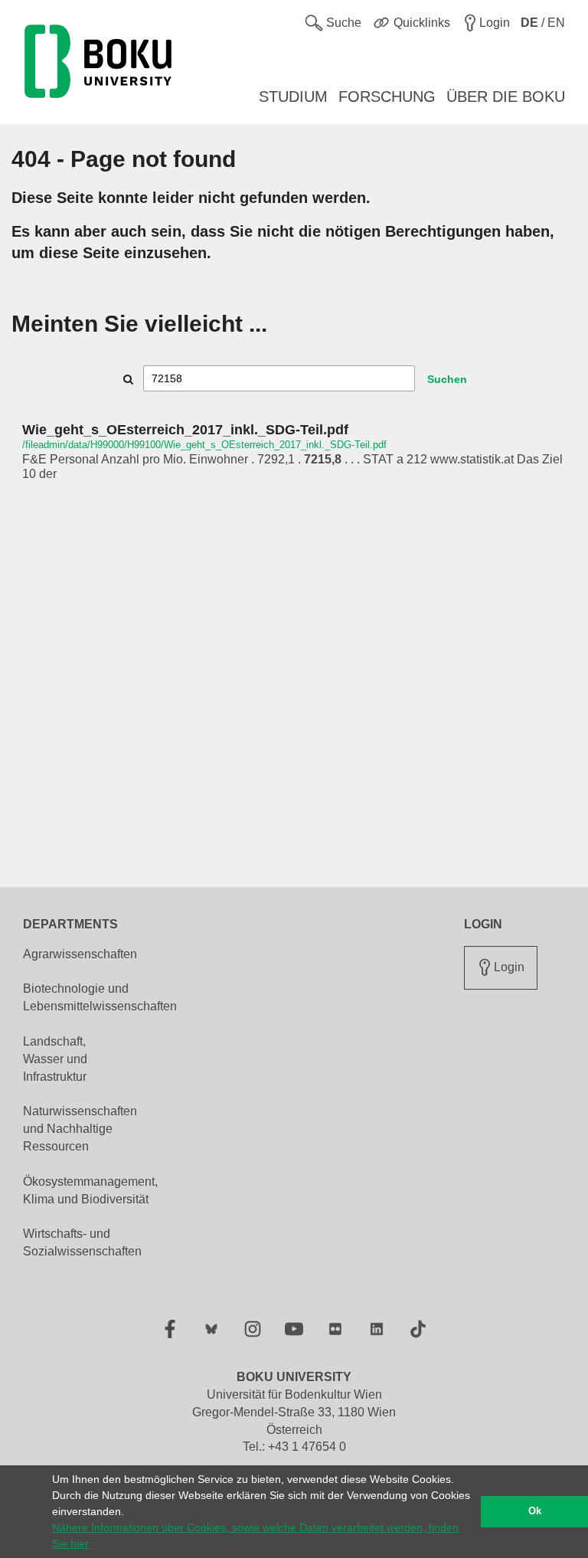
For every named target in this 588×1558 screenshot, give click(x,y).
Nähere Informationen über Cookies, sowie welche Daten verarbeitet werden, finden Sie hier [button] (255, 1535)
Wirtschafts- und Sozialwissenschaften (82, 1242)
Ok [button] (534, 1511)
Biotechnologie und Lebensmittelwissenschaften (100, 997)
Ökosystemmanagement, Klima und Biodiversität (90, 1190)
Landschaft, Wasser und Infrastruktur (55, 1059)
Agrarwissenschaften (80, 954)
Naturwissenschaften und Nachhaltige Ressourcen (80, 1129)
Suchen (447, 379)
